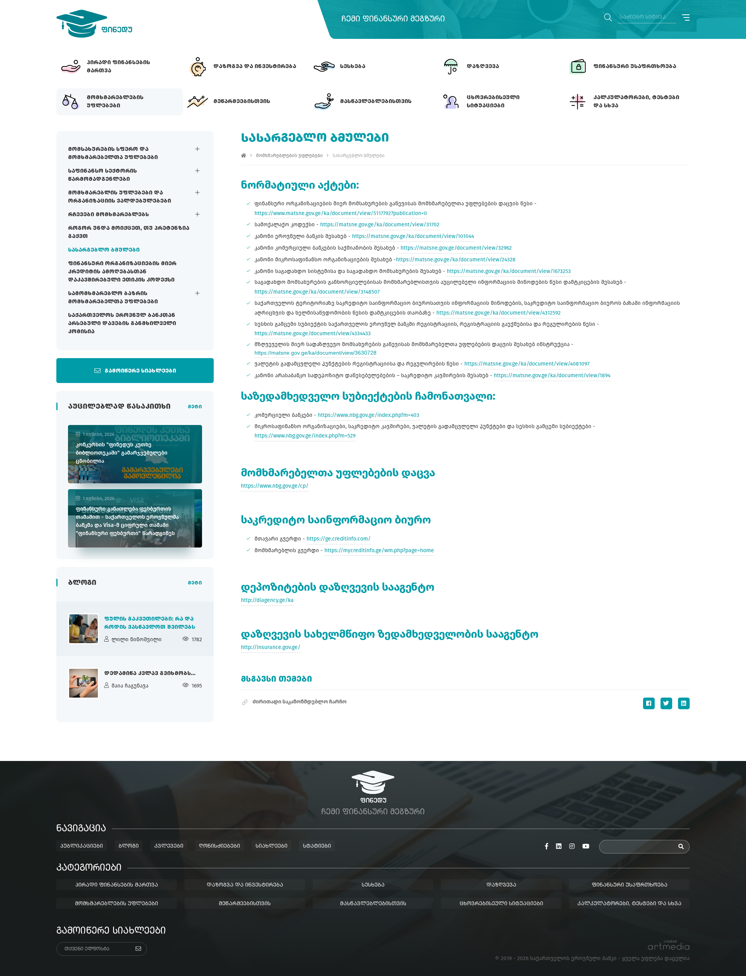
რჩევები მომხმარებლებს (108, 214)
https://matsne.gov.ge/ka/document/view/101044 (413, 236)
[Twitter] (666, 703)
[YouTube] (585, 846)
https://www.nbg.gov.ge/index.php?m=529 (305, 435)
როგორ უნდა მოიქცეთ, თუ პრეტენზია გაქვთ (128, 232)
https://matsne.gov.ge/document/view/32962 (456, 248)
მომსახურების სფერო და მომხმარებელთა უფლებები (113, 153)
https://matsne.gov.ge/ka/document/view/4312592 (498, 313)
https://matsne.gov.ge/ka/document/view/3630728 (315, 353)
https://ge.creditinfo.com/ (339, 538)
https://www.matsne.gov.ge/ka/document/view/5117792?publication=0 (340, 213)
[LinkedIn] (684, 703)
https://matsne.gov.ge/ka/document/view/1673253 (509, 271)
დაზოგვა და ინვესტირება (245, 885)
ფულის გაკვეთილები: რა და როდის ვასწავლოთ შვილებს (149, 623)
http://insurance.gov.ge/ (270, 647)
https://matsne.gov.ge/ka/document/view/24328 (456, 259)
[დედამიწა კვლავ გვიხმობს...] (83, 683)
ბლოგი (129, 846)
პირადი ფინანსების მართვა (116, 885)
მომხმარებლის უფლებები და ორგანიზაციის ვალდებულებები (119, 197)
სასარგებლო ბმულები (103, 250)
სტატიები (317, 846)
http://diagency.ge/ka (267, 600)
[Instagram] (572, 846)
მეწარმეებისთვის (245, 903)
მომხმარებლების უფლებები (289, 155)
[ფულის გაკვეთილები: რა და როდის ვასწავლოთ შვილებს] (83, 628)
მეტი (195, 407)
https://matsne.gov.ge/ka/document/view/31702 (379, 224)
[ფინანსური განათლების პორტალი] (94, 24)
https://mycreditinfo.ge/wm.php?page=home (379, 550)
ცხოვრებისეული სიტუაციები (501, 903)
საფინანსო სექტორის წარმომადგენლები (102, 175)
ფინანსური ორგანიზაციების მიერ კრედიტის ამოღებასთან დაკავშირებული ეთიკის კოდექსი (122, 272)
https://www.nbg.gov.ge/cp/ (275, 486)
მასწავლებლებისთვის (373, 903)
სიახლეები (272, 846)
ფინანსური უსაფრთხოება (630, 885)
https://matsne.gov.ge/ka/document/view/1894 (552, 375)
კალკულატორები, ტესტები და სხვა (629, 903)
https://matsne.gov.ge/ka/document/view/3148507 (317, 292)
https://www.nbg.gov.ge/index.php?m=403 (368, 415)
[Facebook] (649, 703)
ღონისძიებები (219, 846)
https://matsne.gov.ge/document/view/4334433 (312, 333)
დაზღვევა (501, 885)
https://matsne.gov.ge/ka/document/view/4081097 (526, 363)
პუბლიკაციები (81, 846)
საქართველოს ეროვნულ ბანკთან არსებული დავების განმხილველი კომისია (122, 323)
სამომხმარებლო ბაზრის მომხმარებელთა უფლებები (113, 297)
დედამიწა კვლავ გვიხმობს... (149, 673)
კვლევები (168, 846)
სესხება (373, 885)
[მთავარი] (243, 155)
